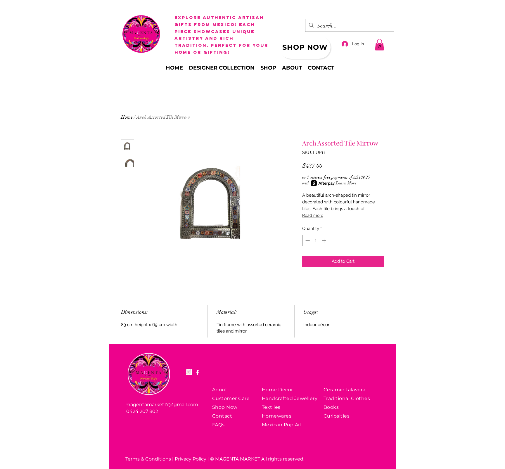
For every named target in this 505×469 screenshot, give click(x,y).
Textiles (271, 407)
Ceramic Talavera (345, 389)
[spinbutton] (316, 240)
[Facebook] (197, 372)
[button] (379, 44)
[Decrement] (307, 240)
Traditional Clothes (347, 398)
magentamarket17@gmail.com (161, 404)
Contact (222, 416)
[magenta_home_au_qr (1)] (189, 372)
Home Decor (277, 389)
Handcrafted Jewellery (289, 398)
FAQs (218, 425)
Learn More (346, 183)
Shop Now (225, 407)
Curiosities (337, 416)
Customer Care (231, 398)
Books (331, 407)
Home (127, 117)
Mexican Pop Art (282, 425)
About (219, 389)
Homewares (276, 416)
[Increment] (324, 240)
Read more (312, 215)
